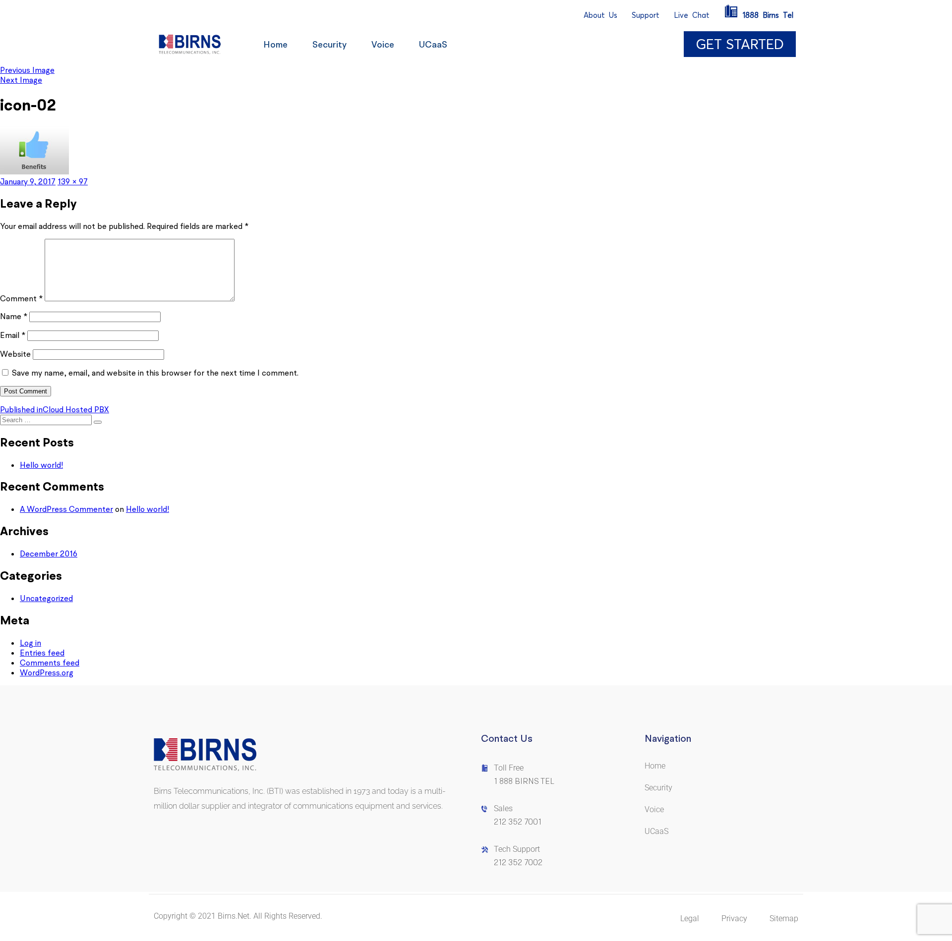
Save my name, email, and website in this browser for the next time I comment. (155, 373)
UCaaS (433, 44)
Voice (382, 44)
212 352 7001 (517, 822)
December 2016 (48, 553)
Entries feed (42, 653)
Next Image (21, 80)
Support (645, 15)
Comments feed (49, 662)
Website (15, 354)
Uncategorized (46, 598)
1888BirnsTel (768, 15)
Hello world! (41, 465)
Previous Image (27, 70)
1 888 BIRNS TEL (524, 781)
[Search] (98, 422)
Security (329, 44)
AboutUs (600, 15)
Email (12, 335)
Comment (21, 298)
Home (275, 44)
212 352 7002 (518, 862)
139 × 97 (73, 181)
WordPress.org (46, 672)
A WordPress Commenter (66, 509)
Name (13, 316)
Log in (30, 643)
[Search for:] (47, 419)
